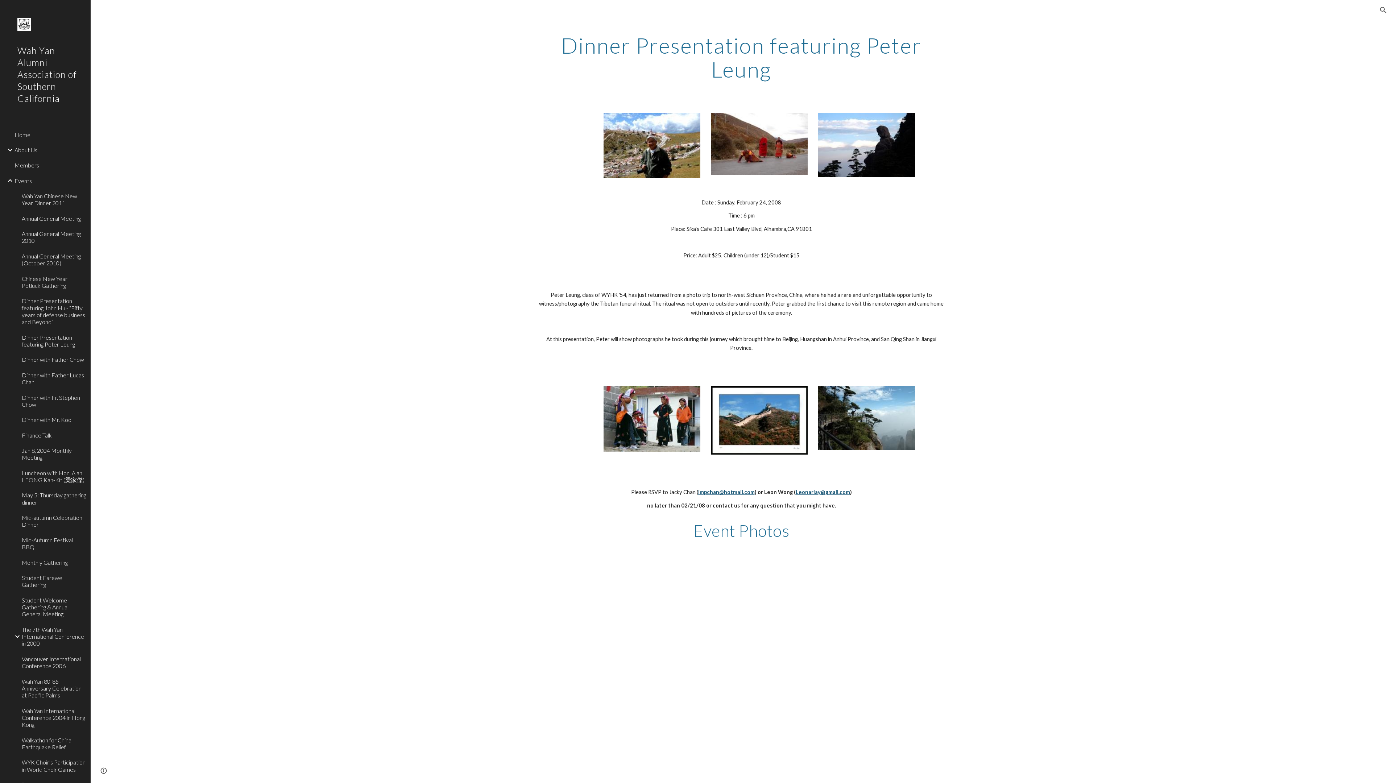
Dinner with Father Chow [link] (53, 359)
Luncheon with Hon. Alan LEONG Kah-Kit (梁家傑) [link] (53, 476)
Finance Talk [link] (37, 435)
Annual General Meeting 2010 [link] (51, 237)
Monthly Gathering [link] (45, 562)
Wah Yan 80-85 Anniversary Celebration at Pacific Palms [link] (52, 688)
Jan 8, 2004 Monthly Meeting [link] (47, 454)
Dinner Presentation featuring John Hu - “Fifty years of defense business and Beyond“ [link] (53, 311)
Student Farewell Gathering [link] (43, 581)
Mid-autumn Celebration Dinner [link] (52, 521)
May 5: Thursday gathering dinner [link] (54, 498)
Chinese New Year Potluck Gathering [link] (44, 282)
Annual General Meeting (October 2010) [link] (51, 259)
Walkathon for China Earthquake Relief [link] (46, 743)
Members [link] (26, 165)
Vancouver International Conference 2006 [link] (51, 662)
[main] (741, 57)
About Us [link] (25, 149)
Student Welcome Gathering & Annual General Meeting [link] (45, 607)
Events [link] (23, 180)
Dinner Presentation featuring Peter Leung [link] (48, 341)
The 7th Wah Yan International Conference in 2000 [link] (53, 636)
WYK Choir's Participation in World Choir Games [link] (54, 765)
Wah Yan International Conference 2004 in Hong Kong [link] (53, 717)
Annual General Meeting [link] (51, 218)
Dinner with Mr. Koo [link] (46, 419)
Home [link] (22, 134)
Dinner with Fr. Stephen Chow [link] (51, 401)
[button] (1383, 10)
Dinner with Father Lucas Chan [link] (53, 378)
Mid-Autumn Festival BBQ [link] (47, 543)
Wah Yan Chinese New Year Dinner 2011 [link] (49, 199)
